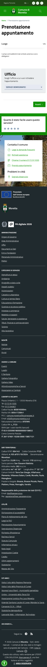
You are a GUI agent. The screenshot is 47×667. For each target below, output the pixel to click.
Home (4, 20)
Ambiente (6, 278)
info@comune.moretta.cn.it (18, 418)
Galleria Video (7, 382)
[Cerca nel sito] (40, 11)
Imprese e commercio (10, 310)
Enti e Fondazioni (9, 252)
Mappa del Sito (8, 568)
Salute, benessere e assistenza (14, 318)
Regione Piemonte (9, 3)
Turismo (5, 326)
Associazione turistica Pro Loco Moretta (18, 598)
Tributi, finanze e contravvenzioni (15, 322)
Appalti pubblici (8, 286)
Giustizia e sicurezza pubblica (13, 306)
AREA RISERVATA (23, 663)
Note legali (6, 548)
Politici (4, 260)
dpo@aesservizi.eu (14, 493)
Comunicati (6, 348)
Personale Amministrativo (12, 256)
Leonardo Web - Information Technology (18, 614)
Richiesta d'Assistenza (11, 532)
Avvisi (4, 352)
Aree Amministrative (10, 240)
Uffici (4, 244)
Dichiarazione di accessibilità (13, 512)
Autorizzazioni (7, 290)
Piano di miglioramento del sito (14, 516)
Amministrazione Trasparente (14, 508)
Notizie (4, 344)
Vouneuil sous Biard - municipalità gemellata (20, 590)
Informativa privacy (10, 544)
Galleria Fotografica (10, 378)
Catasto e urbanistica (10, 294)
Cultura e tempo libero (11, 298)
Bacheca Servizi (8, 536)
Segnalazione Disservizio (12, 528)
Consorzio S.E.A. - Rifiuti (11, 606)
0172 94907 (10, 406)
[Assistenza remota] (25, 650)
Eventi (4, 366)
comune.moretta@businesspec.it (20, 415)
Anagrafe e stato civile (11, 282)
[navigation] (5, 10)
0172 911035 (10, 403)
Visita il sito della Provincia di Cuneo (16, 586)
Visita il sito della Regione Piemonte (16, 582)
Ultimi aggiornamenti (10, 560)
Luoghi (4, 370)
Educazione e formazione (12, 302)
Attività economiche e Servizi (14, 386)
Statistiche (6, 564)
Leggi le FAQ (7, 520)
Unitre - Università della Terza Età (16, 594)
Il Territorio (6, 374)
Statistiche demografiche (12, 610)
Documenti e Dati (9, 248)
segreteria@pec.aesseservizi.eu (18, 496)
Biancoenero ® (25, 657)
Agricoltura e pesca (9, 274)
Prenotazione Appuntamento (14, 524)
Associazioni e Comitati (11, 390)
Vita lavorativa (8, 330)
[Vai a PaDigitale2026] (17, 224)
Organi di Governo (9, 236)
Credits (4, 556)
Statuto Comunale (9, 540)
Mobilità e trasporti (9, 314)
